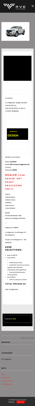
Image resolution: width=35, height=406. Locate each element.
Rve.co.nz (20, 402)
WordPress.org (6, 384)
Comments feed (7, 381)
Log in (3, 374)
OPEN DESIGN (13, 134)
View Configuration (11, 289)
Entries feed (5, 378)
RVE (14, 319)
